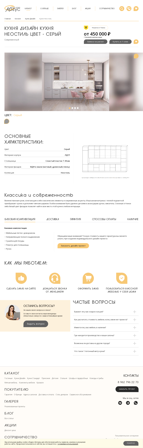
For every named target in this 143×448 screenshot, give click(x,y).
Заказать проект (127, 389)
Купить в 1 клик (120, 41)
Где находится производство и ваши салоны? (94, 335)
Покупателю (16, 390)
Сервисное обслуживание (80, 394)
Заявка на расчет (95, 41)
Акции (88, 9)
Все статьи (9, 418)
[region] (73, 82)
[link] (45, 19)
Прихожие (46, 378)
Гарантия (8, 394)
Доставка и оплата (46, 394)
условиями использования (68, 444)
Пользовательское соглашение (127, 436)
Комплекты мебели (27, 382)
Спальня (63, 378)
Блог (74, 9)
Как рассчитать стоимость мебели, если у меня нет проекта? (100, 319)
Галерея (60, 9)
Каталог (28, 9)
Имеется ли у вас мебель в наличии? (90, 327)
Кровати (40, 382)
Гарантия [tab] (75, 219)
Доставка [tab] (52, 219)
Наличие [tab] (132, 219)
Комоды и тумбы (96, 378)
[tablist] (71, 219)
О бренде (44, 9)
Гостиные (8, 378)
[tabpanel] (71, 239)
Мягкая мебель (10, 382)
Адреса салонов (30, 394)
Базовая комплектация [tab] (20, 219)
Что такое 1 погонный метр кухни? (89, 351)
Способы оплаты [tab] (104, 219)
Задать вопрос (36, 323)
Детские (55, 378)
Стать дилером (62, 394)
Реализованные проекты (14, 406)
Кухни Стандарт (33, 378)
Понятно (131, 443)
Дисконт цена (10, 430)
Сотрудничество (107, 9)
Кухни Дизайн (19, 378)
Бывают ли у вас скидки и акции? (88, 311)
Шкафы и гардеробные (78, 378)
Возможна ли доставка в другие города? (92, 343)
